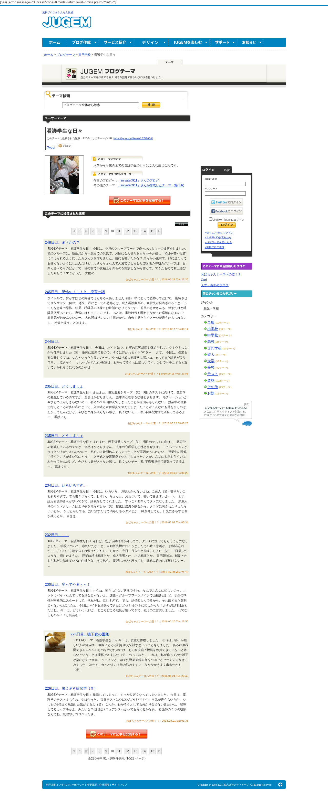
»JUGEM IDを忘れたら (218, 237)
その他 (212, 387)
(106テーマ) (222, 322)
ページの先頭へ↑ (280, 784)
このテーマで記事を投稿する (139, 200)
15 (152, 231)
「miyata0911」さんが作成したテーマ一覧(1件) (151, 185)
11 (118, 231)
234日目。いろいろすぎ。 (66, 485)
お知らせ (250, 42)
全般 (210, 322)
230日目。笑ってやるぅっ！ (67, 584)
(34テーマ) (222, 341)
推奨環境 (92, 784)
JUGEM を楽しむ (189, 42)
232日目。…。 (57, 535)
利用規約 (51, 784)
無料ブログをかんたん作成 (57, 12)
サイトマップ (119, 784)
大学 (210, 361)
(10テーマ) (229, 348)
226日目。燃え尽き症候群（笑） (71, 688)
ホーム (54, 42)
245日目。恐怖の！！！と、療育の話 (75, 292)
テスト (212, 374)
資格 (210, 380)
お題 (210, 393)
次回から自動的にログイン (228, 219)
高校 (210, 341)
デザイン (151, 42)
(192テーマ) (222, 380)
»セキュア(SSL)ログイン (219, 232)
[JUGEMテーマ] (169, 61)
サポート (223, 42)
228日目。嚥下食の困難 (89, 634)
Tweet (51, 147)
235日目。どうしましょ (64, 386)
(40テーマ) (222, 367)
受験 (210, 367)
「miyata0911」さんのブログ (138, 180)
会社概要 (104, 784)
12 (127, 231)
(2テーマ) (221, 355)
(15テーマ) (225, 374)
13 (135, 231)
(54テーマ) (225, 335)
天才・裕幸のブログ (215, 285)
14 (144, 231)
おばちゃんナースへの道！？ (221, 274)
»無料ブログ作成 (214, 247)
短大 (210, 354)
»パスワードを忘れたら (218, 242)
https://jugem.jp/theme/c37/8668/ (133, 138)
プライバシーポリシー (71, 784)
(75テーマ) (225, 387)
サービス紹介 (116, 42)
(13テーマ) (222, 393)
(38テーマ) (222, 361)
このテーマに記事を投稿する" (116, 734)
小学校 (212, 329)
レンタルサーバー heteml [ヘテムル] (226, 408)
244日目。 (53, 341)
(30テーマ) (225, 329)
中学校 (212, 335)
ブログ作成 (83, 42)
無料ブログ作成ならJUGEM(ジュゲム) (66, 25)
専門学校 (214, 348)
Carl (204, 280)
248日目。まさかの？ (62, 242)
